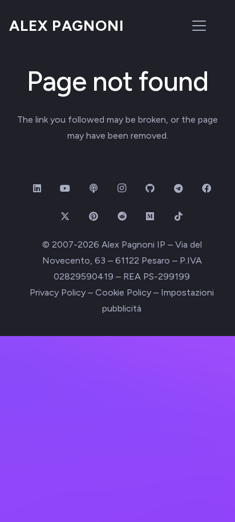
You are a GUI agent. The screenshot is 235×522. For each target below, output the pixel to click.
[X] (65, 216)
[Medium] (150, 216)
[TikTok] (178, 216)
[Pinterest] (93, 216)
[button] (199, 26)
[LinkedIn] (37, 188)
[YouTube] (65, 188)
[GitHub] (150, 188)
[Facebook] (206, 188)
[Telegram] (178, 188)
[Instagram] (122, 188)
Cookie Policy (123, 292)
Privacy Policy (58, 292)
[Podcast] (93, 188)
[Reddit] (122, 216)
